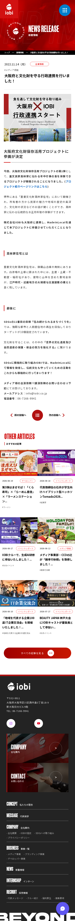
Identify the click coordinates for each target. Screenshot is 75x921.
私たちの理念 (20, 804)
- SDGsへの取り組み (44, 833)
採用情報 (17, 892)
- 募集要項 (59, 898)
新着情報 (20, 52)
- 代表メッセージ (15, 898)
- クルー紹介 (32, 898)
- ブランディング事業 (34, 854)
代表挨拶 (18, 816)
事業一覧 (18, 848)
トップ (7, 52)
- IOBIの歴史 (25, 833)
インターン (20, 881)
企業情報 (39, 64)
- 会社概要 (12, 833)
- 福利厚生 (46, 898)
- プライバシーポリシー (18, 837)
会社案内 (18, 827)
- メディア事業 (14, 854)
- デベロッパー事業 (16, 858)
